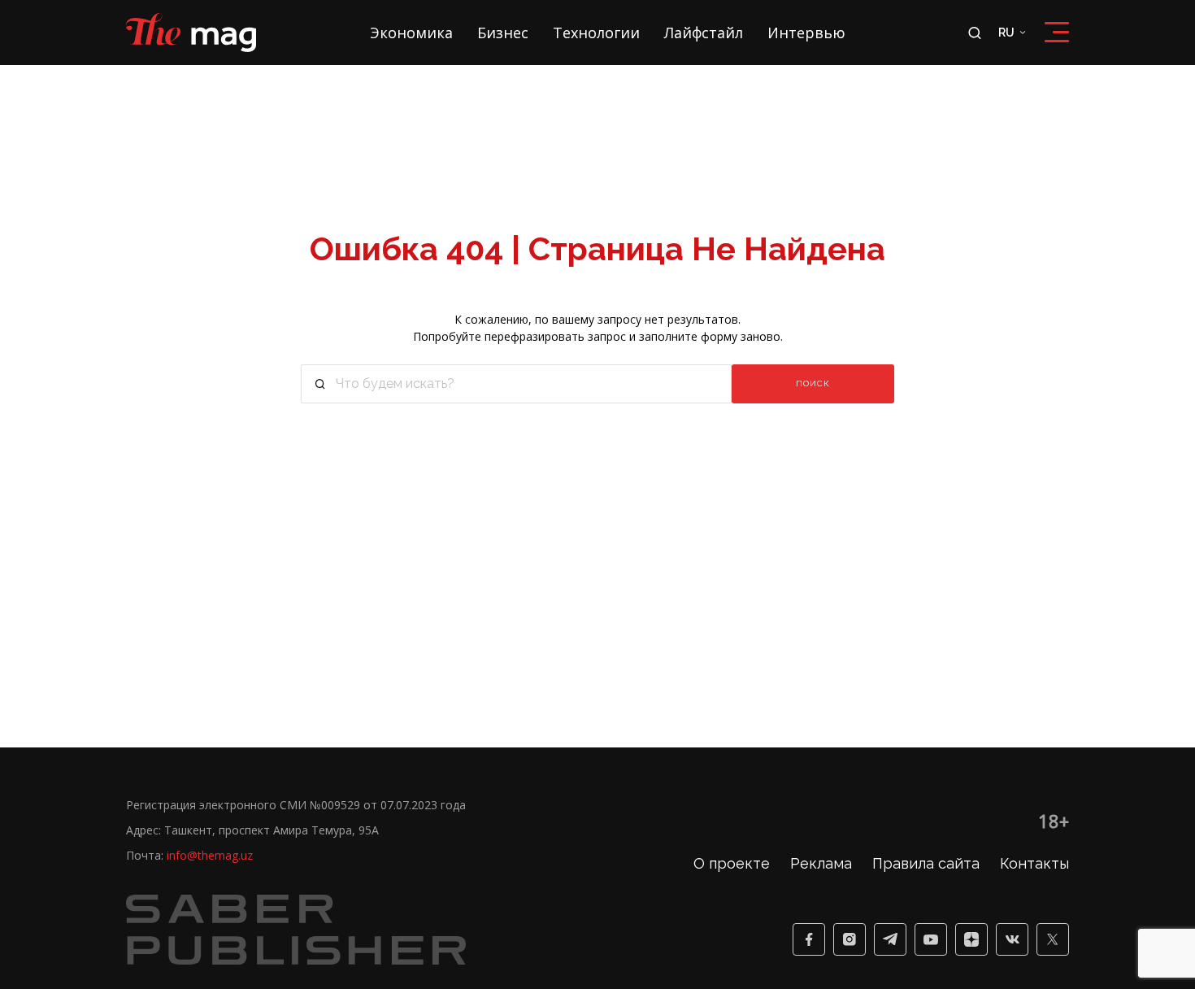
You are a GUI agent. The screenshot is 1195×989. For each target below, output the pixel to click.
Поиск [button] (813, 383)
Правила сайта (926, 863)
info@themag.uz (210, 855)
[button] (320, 383)
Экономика (411, 32)
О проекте (731, 863)
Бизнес (502, 32)
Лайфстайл (703, 32)
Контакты (1034, 863)
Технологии (596, 32)
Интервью (806, 32)
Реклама (821, 863)
